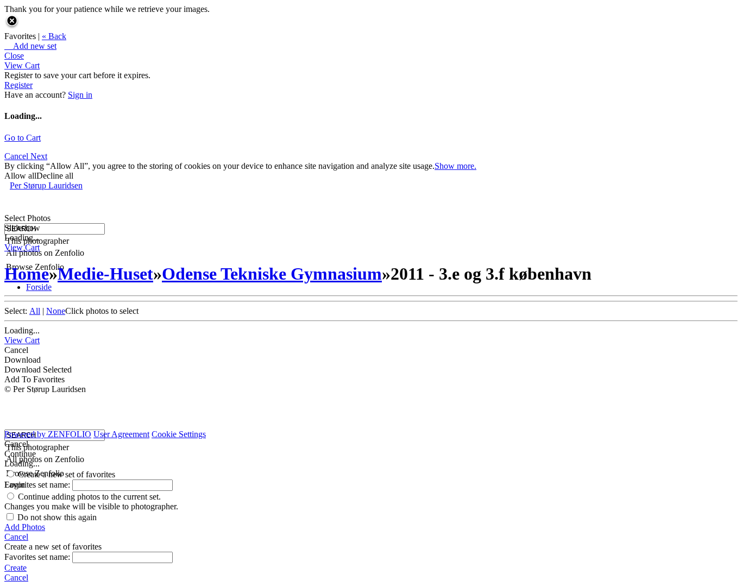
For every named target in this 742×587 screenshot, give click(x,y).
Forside (39, 287)
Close (14, 55)
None (55, 310)
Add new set (30, 46)
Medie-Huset (105, 273)
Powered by (47, 434)
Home (26, 273)
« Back (54, 36)
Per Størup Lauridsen (46, 185)
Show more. (455, 166)
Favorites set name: (38, 484)
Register (18, 85)
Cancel (17, 156)
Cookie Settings (179, 434)
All (34, 310)
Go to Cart (22, 137)
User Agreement (121, 434)
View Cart (22, 65)
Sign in (80, 94)
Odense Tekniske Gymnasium (272, 273)
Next (38, 156)
